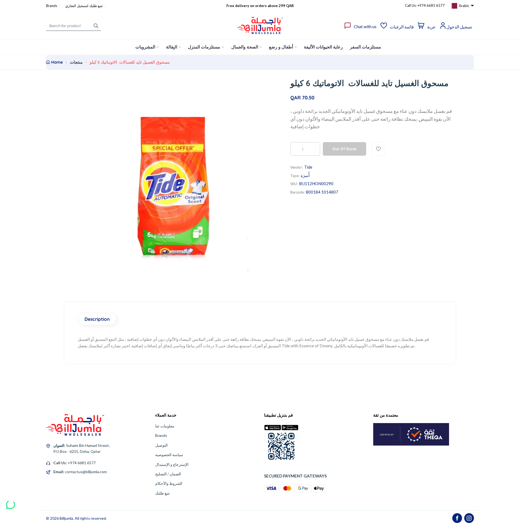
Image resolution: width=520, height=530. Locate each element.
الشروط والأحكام (168, 483)
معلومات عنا (164, 426)
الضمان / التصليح (168, 474)
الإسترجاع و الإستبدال (171, 464)
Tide (308, 167)
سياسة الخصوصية (169, 454)
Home (57, 62)
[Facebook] (457, 518)
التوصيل (161, 445)
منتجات (76, 62)
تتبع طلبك (162, 493)
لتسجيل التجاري (76, 6)
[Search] (96, 25)
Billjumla (66, 518)
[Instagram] (469, 518)
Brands (52, 6)
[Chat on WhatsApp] (10, 503)
